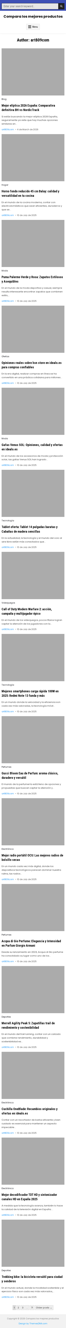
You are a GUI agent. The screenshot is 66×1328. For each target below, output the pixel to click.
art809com (8, 129)
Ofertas (5, 356)
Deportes (6, 1017)
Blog (4, 99)
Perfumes (6, 767)
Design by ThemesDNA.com (33, 1323)
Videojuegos (8, 603)
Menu (35, 26)
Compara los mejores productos (33, 16)
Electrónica (8, 849)
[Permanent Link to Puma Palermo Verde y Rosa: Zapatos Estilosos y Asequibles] (33, 243)
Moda (5, 271)
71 (32, 1307)
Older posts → (44, 1307)
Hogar (5, 185)
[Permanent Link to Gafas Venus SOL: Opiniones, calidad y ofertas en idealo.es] (33, 411)
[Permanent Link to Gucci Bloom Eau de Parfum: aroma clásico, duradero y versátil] (33, 739)
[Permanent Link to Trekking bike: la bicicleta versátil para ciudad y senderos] (33, 1243)
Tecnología (8, 521)
